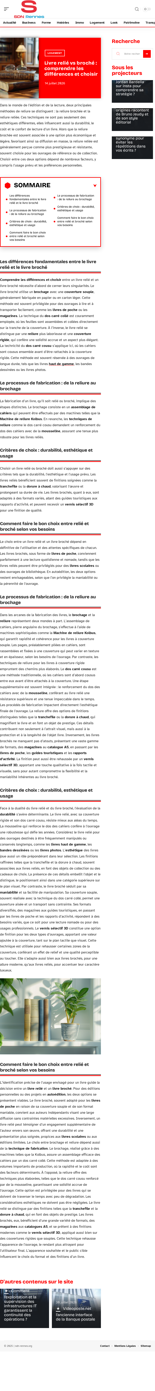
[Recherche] (137, 9)
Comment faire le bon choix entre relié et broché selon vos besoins (27, 236)
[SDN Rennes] (29, 9)
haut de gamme (61, 364)
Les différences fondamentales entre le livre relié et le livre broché (27, 199)
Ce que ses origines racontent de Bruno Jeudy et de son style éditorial (132, 114)
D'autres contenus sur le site (36, 1282)
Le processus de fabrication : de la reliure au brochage (27, 212)
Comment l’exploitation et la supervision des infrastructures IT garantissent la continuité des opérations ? (20, 1305)
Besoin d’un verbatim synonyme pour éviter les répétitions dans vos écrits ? (131, 140)
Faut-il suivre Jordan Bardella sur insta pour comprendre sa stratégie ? (130, 85)
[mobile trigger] (7, 9)
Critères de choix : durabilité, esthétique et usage (28, 223)
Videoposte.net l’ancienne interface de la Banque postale (75, 1314)
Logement (55, 53)
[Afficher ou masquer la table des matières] (73, 185)
